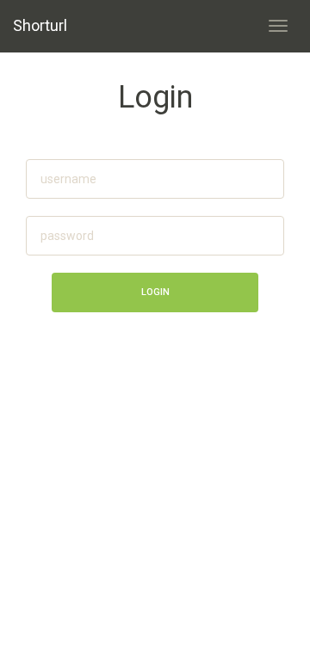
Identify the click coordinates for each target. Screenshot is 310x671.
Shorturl (40, 25)
